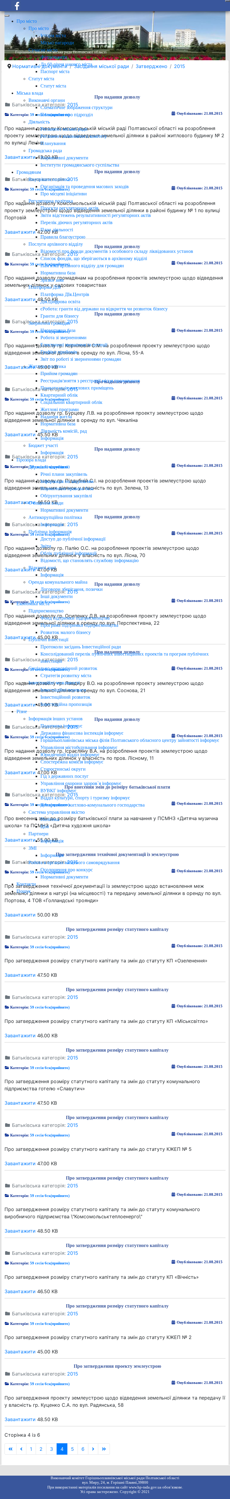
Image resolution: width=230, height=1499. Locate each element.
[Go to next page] (93, 1449)
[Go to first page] (10, 1449)
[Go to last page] (104, 1449)
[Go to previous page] (21, 1449)
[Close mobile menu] (6, 15)
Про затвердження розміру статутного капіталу (117, 929)
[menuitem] (26, 21)
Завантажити (20, 915)
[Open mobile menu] (227, 1)
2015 (72, 937)
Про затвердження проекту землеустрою (117, 1366)
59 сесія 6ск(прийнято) (49, 947)
